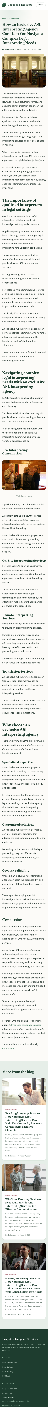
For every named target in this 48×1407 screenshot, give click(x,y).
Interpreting (7, 1371)
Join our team (8, 1397)
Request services (9, 1389)
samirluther (8, 1048)
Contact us (7, 1393)
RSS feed (6, 1376)
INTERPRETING (14, 18)
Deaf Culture (7, 1367)
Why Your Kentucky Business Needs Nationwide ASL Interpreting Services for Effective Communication (23, 1204)
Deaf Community (9, 1363)
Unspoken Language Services (26, 1025)
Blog (4, 18)
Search (41, 5)
